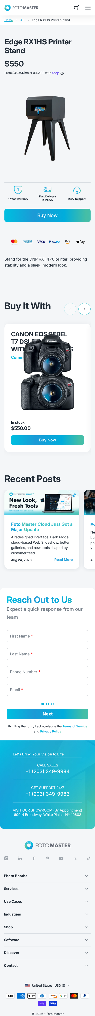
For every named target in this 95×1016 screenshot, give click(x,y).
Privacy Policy (50, 731)
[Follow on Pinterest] (47, 858)
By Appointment (68, 810)
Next (48, 714)
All (22, 20)
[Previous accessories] (70, 309)
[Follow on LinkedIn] (20, 858)
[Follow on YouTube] (61, 858)
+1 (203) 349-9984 (47, 771)
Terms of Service (75, 726)
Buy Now (47, 215)
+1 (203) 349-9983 (47, 794)
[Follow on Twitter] (75, 858)
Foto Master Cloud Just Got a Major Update (41, 527)
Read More (63, 559)
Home (8, 20)
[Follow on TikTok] (89, 858)
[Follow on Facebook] (34, 858)
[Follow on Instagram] (6, 858)
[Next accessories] (84, 309)
